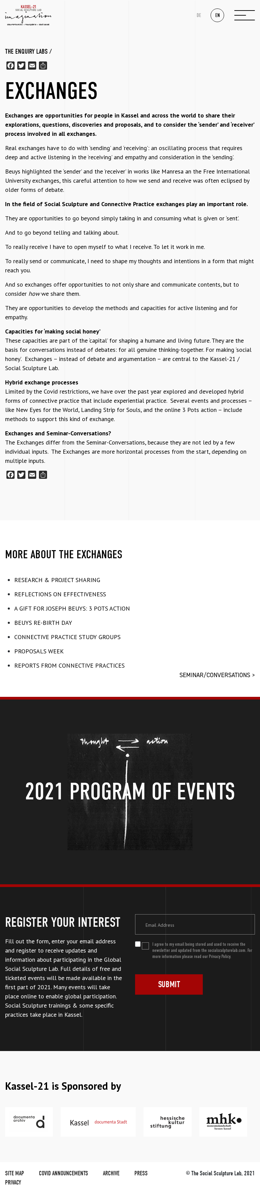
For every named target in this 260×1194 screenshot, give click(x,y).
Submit (169, 984)
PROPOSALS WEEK (39, 651)
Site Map (14, 1173)
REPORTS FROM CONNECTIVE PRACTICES (69, 665)
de (199, 15)
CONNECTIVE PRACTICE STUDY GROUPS (67, 637)
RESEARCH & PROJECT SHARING (57, 580)
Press (141, 1173)
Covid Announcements (63, 1173)
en (217, 15)
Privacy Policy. (220, 956)
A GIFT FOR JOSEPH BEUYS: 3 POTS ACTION (72, 608)
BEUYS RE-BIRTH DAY (43, 623)
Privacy (13, 1182)
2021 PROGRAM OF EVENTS (130, 792)
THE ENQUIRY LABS (26, 51)
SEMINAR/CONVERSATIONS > (217, 675)
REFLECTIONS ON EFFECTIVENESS (60, 594)
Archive (111, 1173)
